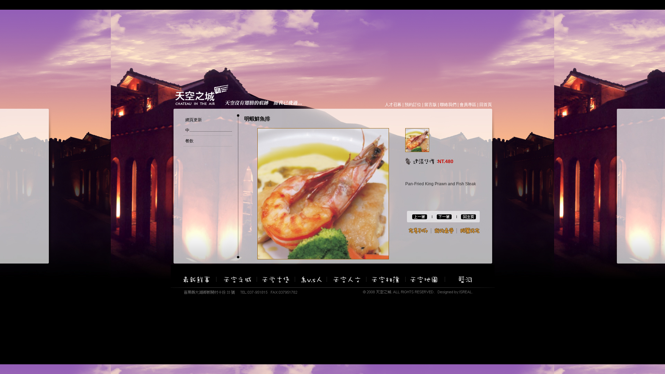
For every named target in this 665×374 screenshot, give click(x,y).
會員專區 (468, 104)
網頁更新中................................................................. (221, 125)
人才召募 (393, 104)
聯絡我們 (448, 104)
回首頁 (485, 104)
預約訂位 (413, 104)
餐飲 (189, 141)
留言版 (430, 104)
